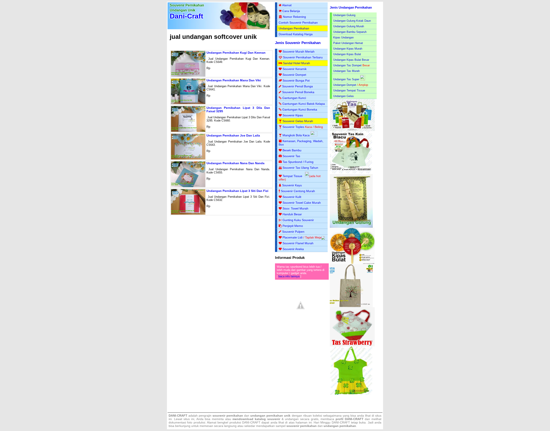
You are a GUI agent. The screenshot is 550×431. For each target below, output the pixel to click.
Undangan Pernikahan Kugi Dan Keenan (236, 52)
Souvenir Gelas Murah (298, 121)
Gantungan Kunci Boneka (299, 109)
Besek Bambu (292, 150)
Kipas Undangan (343, 37)
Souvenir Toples (293, 127)
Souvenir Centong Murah (298, 191)
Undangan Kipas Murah (347, 48)
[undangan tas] (352, 130)
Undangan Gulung (344, 15)
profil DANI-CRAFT (350, 419)
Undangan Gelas (343, 96)
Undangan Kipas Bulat (347, 54)
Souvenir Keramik (295, 69)
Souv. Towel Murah (295, 208)
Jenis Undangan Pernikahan (351, 7)
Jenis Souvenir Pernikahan (298, 43)
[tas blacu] (351, 173)
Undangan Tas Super (346, 79)
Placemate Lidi (292, 237)
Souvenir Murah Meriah (299, 51)
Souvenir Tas (291, 156)
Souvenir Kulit (292, 197)
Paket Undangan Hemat (348, 43)
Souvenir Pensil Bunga (297, 86)
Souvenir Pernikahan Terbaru (303, 57)
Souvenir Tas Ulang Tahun (300, 167)
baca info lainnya (288, 276)
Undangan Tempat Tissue (349, 90)
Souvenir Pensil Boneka (298, 92)
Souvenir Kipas (293, 115)
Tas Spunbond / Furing (298, 162)
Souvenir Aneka (293, 249)
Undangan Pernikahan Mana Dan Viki (233, 80)
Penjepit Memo (293, 226)
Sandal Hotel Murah (296, 63)
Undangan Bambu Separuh (350, 31)
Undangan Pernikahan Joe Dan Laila (233, 135)
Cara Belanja (291, 11)
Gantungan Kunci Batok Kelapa (303, 103)
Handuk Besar (292, 214)
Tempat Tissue (292, 176)
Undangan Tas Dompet (347, 65)
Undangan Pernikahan (294, 28)
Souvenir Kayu (292, 185)
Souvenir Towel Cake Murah (302, 202)
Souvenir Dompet (294, 74)
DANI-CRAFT (341, 422)
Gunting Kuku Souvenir (298, 220)
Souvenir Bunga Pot (296, 80)
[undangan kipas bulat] (352, 263)
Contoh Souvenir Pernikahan (298, 22)
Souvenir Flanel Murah (298, 243)
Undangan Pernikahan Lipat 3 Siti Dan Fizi (237, 191)
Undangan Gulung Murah (348, 26)
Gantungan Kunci (294, 98)
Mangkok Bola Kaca (296, 135)
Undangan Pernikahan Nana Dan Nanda (235, 163)
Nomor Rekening (294, 16)
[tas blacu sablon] (351, 306)
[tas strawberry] (352, 345)
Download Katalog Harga (296, 34)
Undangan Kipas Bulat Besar (351, 59)
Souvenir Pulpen (293, 231)
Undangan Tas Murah (346, 71)
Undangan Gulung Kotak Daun (352, 20)
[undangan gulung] (351, 226)
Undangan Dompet (344, 85)
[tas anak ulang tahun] (351, 394)
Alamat (287, 5)
